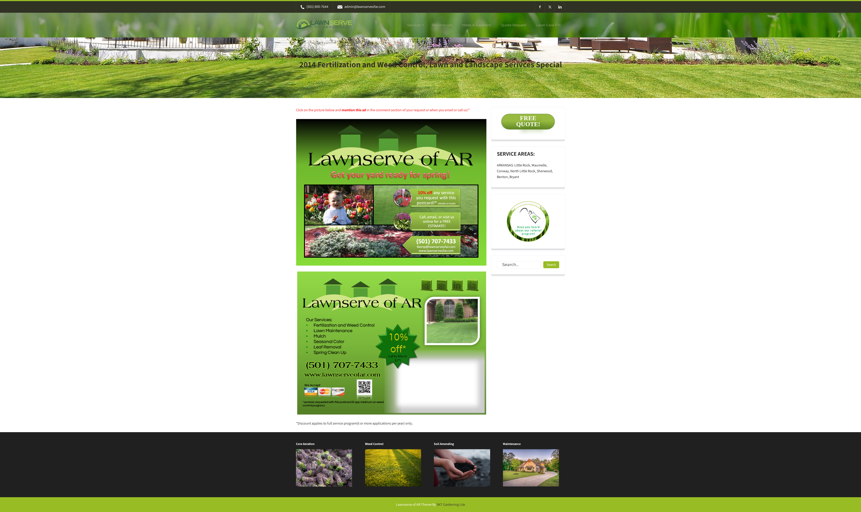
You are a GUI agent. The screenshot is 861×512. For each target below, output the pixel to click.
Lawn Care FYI (548, 25)
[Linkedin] (560, 7)
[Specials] (528, 221)
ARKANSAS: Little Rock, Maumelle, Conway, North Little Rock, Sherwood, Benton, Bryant (525, 171)
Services (414, 25)
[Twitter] (550, 7)
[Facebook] (540, 7)
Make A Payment (476, 25)
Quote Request (513, 25)
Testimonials (441, 25)
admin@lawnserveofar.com (364, 6)
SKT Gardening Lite (451, 504)
